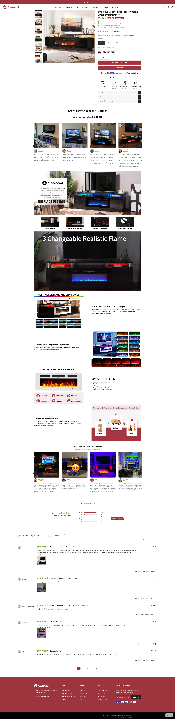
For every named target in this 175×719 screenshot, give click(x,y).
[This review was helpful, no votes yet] (152, 571)
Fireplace (85, 7)
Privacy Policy (102, 693)
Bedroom (106, 7)
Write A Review (117, 519)
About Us (115, 7)
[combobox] (42, 535)
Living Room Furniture (68, 696)
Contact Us (83, 693)
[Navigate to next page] (100, 668)
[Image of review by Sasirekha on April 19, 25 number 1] (41, 633)
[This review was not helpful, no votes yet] (155, 571)
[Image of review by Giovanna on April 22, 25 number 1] (41, 560)
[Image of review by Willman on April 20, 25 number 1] (41, 587)
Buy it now (119, 68)
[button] (38, 14)
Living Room (96, 7)
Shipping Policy (102, 699)
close (3, 2)
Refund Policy (102, 696)
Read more (41, 554)
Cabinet (64, 699)
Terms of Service (103, 690)
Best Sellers (59, 7)
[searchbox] (24, 535)
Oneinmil (129, 717)
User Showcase (84, 696)
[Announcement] (87, 2)
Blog (81, 699)
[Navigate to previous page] (74, 668)
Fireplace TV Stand (72, 7)
